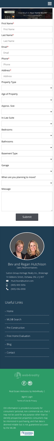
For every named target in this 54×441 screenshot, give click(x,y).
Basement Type (9, 153)
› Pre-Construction (15, 327)
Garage (5, 165)
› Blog (8, 344)
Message (6, 188)
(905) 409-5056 (18, 284)
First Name (8, 23)
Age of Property (10, 93)
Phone (5, 58)
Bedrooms (7, 129)
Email (5, 46)
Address (6, 70)
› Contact (10, 352)
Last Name (8, 35)
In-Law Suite (8, 117)
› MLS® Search (13, 319)
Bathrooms (7, 141)
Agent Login (27, 396)
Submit (27, 217)
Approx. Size (8, 105)
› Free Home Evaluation (17, 336)
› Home (9, 311)
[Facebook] (24, 383)
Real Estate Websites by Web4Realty (26, 391)
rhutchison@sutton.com (22, 280)
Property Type (9, 82)
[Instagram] (30, 383)
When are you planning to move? (19, 177)
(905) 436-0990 (18, 289)
